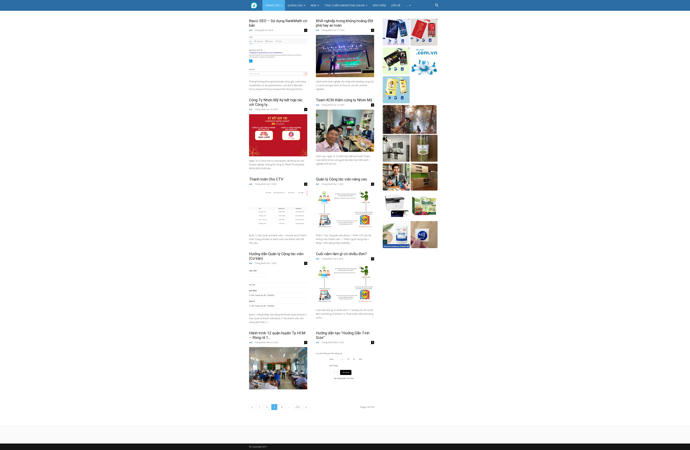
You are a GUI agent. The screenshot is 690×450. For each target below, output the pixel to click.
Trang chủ (272, 5)
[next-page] (306, 407)
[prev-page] (252, 407)
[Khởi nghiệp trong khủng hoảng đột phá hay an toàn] (345, 56)
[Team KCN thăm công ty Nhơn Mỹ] (345, 131)
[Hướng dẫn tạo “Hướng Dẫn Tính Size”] (345, 368)
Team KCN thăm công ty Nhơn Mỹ (344, 100)
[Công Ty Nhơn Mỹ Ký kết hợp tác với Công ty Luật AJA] (278, 135)
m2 (250, 30)
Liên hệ (395, 5)
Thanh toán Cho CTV (266, 179)
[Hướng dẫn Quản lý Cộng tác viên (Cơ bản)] (278, 289)
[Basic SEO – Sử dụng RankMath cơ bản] (278, 56)
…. (406, 5)
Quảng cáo (295, 5)
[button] (436, 5)
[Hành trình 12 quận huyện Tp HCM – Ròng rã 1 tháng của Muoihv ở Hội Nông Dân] (278, 368)
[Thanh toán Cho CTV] (278, 210)
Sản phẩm (379, 5)
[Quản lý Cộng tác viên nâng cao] (345, 210)
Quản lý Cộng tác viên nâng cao (341, 179)
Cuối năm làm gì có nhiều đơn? (341, 254)
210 (297, 407)
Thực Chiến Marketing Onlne (344, 5)
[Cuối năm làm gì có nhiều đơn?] (345, 284)
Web (313, 5)
